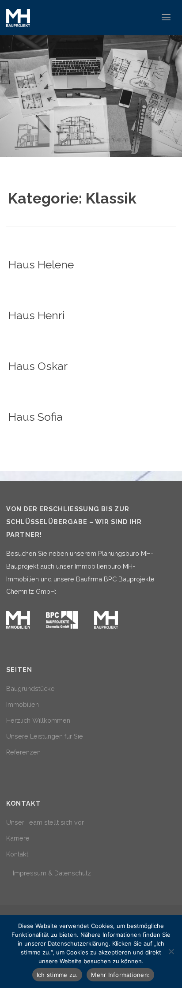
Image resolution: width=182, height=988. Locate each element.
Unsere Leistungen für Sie (44, 736)
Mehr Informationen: (120, 974)
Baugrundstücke (30, 688)
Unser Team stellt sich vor (45, 822)
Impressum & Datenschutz (52, 873)
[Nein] (171, 951)
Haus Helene (41, 264)
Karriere (18, 838)
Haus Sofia (35, 416)
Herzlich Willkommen (38, 720)
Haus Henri (36, 315)
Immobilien (22, 704)
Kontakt (17, 854)
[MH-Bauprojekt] (18, 17)
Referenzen (23, 752)
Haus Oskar (38, 366)
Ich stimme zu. (57, 974)
